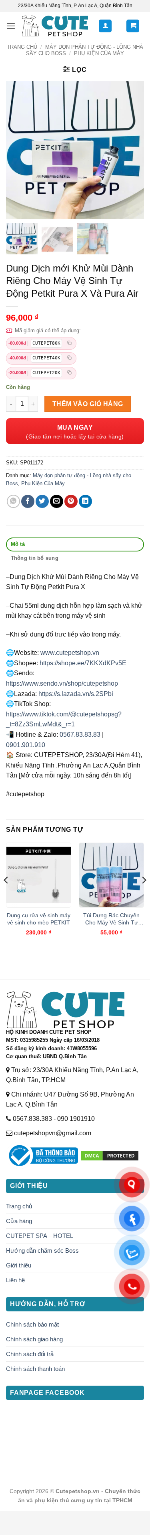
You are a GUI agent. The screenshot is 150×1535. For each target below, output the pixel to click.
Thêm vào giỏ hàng (87, 404)
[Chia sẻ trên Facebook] (27, 501)
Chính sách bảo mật (32, 1324)
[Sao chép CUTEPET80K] (69, 343)
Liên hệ (15, 1280)
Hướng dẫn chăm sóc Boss (42, 1250)
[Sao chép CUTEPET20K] (69, 373)
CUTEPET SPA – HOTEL (39, 1235)
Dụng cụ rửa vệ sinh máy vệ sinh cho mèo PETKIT (38, 919)
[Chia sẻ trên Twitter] (42, 501)
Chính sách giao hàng (34, 1339)
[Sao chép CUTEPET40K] (69, 358)
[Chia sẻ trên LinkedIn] (85, 501)
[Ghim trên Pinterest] (71, 501)
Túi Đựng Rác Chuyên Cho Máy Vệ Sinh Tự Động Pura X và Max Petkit (111, 919)
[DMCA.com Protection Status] (110, 1155)
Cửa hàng (19, 1221)
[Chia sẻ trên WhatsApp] (13, 501)
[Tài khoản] (105, 26)
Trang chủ (22, 47)
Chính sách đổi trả (30, 1354)
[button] (11, 26)
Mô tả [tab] (18, 544)
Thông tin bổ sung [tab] (34, 558)
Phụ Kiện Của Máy (99, 53)
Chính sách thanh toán (35, 1368)
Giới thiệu (18, 1265)
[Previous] (6, 896)
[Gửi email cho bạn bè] (56, 501)
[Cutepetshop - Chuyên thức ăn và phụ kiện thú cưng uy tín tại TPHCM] (55, 26)
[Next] (143, 896)
